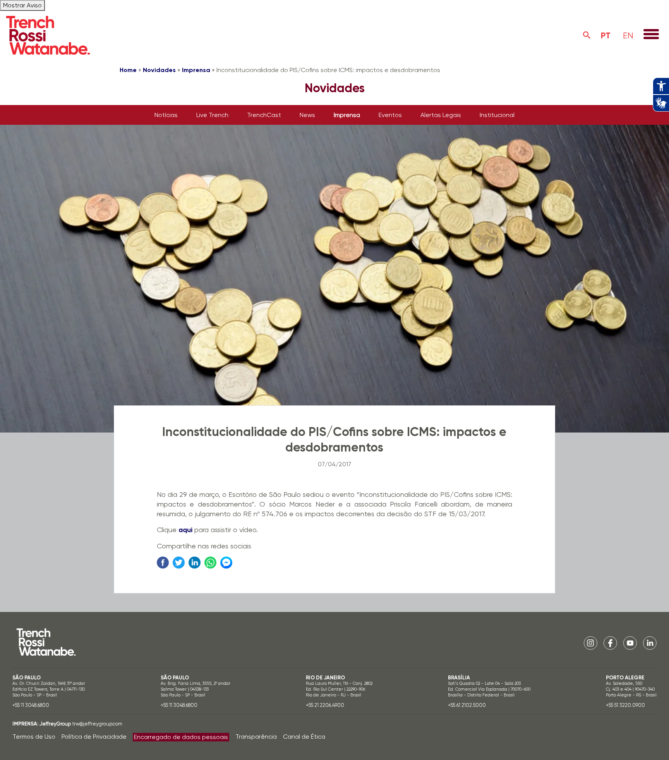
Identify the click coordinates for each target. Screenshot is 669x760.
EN (628, 35)
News (307, 115)
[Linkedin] (650, 642)
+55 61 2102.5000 (467, 705)
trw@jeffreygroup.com (97, 724)
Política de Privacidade (94, 736)
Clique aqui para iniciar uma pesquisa (587, 35)
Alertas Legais (440, 115)
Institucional (497, 115)
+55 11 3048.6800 (30, 705)
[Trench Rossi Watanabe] (48, 35)
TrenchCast (264, 115)
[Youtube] (630, 642)
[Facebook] (610, 642)
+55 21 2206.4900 (325, 705)
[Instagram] (590, 642)
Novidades (159, 70)
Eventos (390, 115)
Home (128, 70)
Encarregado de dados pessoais (181, 737)
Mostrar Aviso (22, 5)
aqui (185, 530)
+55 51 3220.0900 (625, 705)
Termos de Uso (33, 736)
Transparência (256, 736)
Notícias (166, 115)
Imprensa (196, 70)
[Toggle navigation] (651, 35)
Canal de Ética (304, 736)
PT (606, 35)
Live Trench (212, 115)
